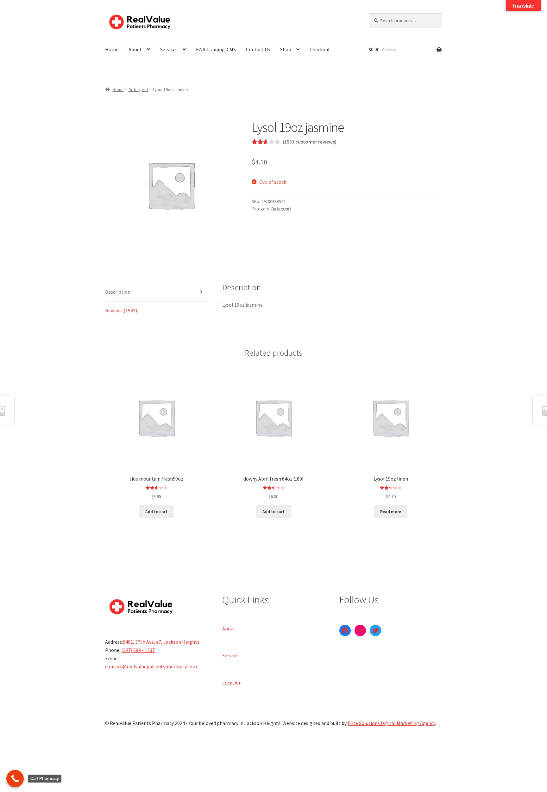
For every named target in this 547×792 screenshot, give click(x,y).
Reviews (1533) (121, 310)
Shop (285, 49)
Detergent (138, 89)
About (135, 49)
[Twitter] (375, 630)
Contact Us (258, 49)
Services (169, 49)
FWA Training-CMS (216, 49)
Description (117, 292)
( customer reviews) (309, 141)
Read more (390, 511)
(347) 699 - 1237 (138, 650)
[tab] (156, 292)
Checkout (320, 49)
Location (232, 682)
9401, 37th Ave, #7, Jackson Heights (161, 642)
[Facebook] (345, 630)
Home (111, 49)
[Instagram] (360, 630)
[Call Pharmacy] (15, 778)
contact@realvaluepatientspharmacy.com (151, 666)
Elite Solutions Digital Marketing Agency (391, 723)
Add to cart (156, 511)
